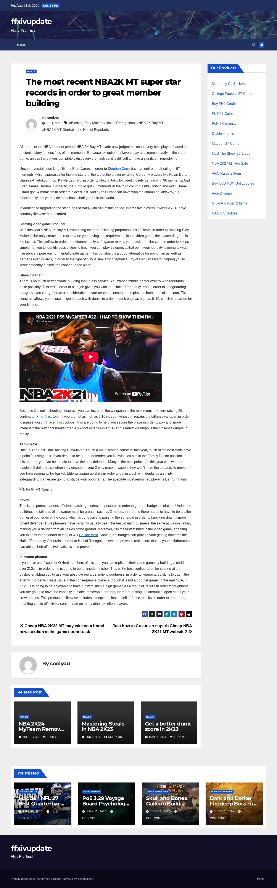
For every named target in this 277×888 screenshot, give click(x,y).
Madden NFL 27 (28, 791)
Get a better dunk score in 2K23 (168, 726)
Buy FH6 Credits (224, 104)
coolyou (53, 118)
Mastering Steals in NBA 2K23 (103, 726)
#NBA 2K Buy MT (150, 123)
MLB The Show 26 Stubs (231, 153)
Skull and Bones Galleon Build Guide (166, 803)
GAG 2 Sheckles (224, 213)
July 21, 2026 (160, 811)
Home (21, 45)
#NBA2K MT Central (58, 129)
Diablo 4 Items (223, 133)
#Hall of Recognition (119, 123)
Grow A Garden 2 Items (229, 203)
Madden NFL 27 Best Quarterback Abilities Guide (41, 803)
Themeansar (85, 878)
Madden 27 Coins (225, 143)
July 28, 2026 (33, 811)
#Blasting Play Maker (85, 123)
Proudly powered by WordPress (31, 878)
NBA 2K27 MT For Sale (230, 163)
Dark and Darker (221, 791)
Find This (43, 416)
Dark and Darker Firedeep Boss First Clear (234, 803)
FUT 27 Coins (223, 113)
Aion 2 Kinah (222, 193)
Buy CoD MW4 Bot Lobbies (233, 183)
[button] (254, 45)
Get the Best (88, 535)
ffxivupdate (31, 21)
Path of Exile (92, 791)
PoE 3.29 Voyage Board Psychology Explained (105, 803)
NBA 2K (31, 71)
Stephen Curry (119, 168)
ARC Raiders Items (227, 173)
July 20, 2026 (224, 811)
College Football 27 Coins (232, 94)
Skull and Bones (157, 791)
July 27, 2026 (96, 811)
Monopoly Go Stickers (229, 84)
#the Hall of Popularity (93, 129)
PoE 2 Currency (224, 123)
